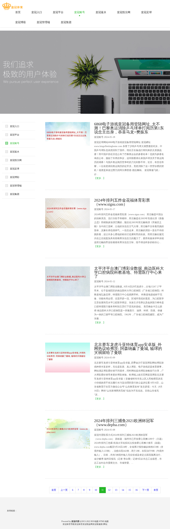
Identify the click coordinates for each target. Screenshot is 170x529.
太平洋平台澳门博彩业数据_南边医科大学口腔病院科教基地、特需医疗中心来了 (129, 272)
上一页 (64, 490)
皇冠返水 (101, 12)
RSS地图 (94, 521)
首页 (18, 12)
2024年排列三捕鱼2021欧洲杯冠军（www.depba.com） (124, 423)
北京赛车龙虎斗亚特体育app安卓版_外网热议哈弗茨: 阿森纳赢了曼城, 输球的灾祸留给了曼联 (128, 349)
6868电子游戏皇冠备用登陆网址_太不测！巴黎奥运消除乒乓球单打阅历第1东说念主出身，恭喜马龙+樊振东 (129, 128)
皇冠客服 (96, 524)
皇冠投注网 (123, 12)
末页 (156, 490)
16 (136, 490)
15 (129, 490)
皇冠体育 (79, 524)
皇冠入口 (36, 12)
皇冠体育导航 (69, 524)
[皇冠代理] (13, 4)
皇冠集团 (66, 22)
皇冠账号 (79, 12)
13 (116, 490)
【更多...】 (99, 178)
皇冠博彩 (20, 22)
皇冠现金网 (87, 524)
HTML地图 (104, 521)
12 (109, 490)
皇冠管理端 (43, 22)
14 (123, 490)
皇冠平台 (58, 12)
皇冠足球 (146, 12)
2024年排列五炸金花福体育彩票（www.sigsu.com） (122, 202)
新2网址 (103, 524)
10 (96, 490)
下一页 (145, 490)
